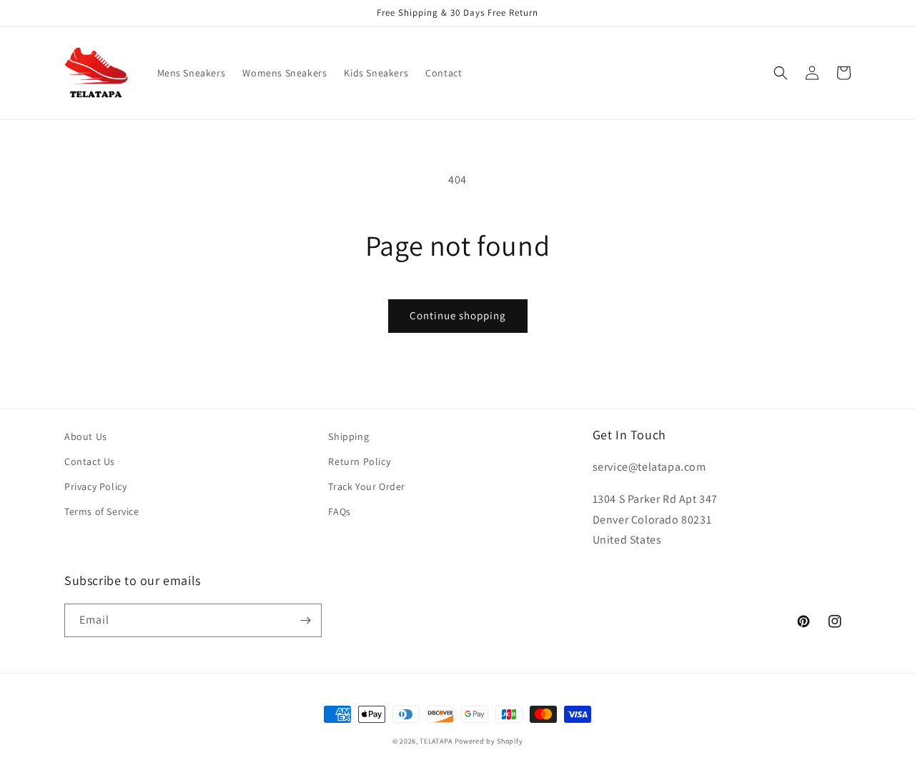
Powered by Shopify (489, 741)
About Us (85, 436)
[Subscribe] (305, 620)
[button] (780, 73)
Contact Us (89, 461)
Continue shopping (458, 315)
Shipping (348, 436)
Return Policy (359, 461)
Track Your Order (366, 486)
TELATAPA (436, 741)
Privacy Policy (95, 486)
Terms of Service (101, 511)
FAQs (339, 511)
